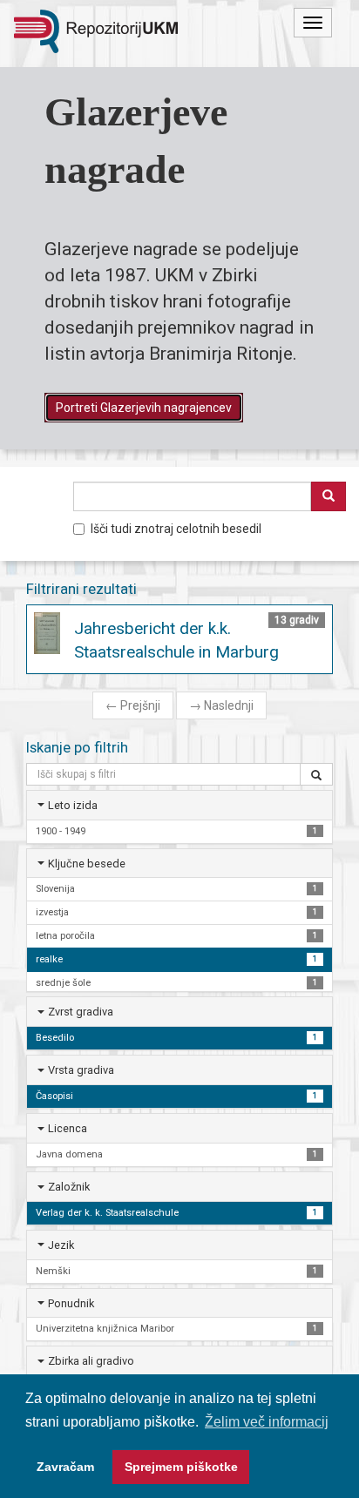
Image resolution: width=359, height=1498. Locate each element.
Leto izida (73, 805)
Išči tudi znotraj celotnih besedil (176, 529)
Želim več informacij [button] (267, 1421)
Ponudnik (71, 1303)
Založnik (69, 1186)
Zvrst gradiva (80, 1011)
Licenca (67, 1128)
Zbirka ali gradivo (91, 1360)
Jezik (61, 1245)
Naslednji (221, 705)
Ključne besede (86, 863)
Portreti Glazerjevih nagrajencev (144, 408)
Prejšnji (132, 705)
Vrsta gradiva (81, 1069)
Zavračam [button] (65, 1467)
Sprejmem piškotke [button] (181, 1467)
